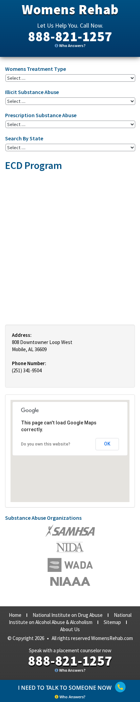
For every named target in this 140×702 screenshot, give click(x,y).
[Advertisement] (70, 247)
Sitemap (112, 622)
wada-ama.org (70, 547)
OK (107, 444)
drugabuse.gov (70, 565)
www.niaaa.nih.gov (70, 581)
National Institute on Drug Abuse (68, 615)
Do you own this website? (45, 444)
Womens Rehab (70, 9)
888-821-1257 (70, 36)
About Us (70, 629)
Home (15, 615)
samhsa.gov (70, 531)
